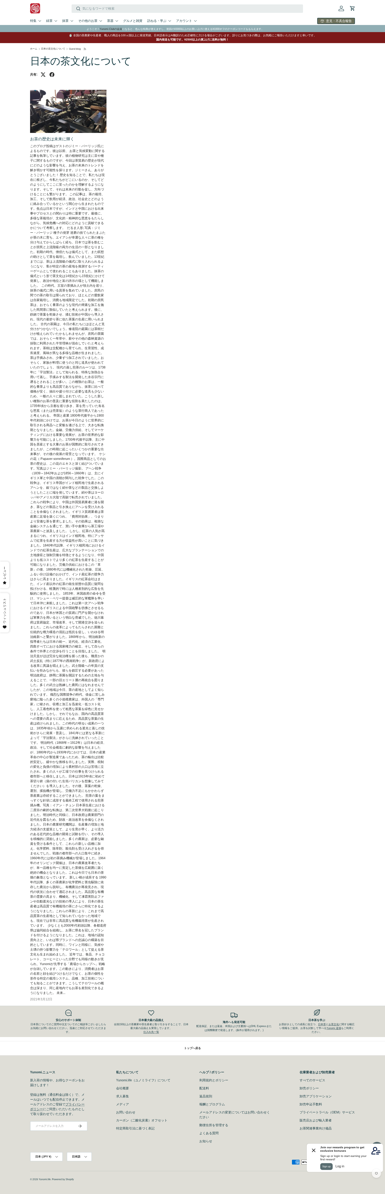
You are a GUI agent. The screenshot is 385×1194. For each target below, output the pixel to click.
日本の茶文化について (53, 48)
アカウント (184, 21)
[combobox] (187, 8)
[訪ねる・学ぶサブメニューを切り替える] (169, 20)
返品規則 (205, 1096)
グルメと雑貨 (132, 21)
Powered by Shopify (63, 1179)
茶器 (110, 21)
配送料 (204, 1088)
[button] (352, 8)
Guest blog (75, 49)
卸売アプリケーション (316, 1096)
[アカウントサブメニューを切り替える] (195, 20)
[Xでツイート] (43, 74)
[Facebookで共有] (52, 74)
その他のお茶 (87, 21)
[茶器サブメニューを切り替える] (116, 20)
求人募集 (122, 1096)
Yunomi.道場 (333, 1028)
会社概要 (122, 1088)
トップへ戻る (192, 1048)
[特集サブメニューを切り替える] (39, 20)
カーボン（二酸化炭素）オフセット (141, 1120)
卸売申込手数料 (311, 1104)
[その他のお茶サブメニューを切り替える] (100, 20)
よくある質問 (209, 1133)
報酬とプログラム (212, 1104)
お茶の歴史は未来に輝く (52, 139)
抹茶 (65, 21)
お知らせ (205, 1141)
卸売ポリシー (309, 1088)
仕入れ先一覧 (151, 1031)
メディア (122, 1104)
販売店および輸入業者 (316, 1120)
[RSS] (85, 49)
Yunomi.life (45, 1179)
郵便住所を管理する (213, 1125)
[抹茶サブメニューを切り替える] (71, 20)
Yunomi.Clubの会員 (111, 28)
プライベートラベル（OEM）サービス (327, 1112)
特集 (33, 21)
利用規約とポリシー (213, 1080)
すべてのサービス (312, 1080)
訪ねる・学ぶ (156, 21)
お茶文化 (333, 1024)
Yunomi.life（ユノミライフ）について (143, 1080)
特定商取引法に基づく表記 (135, 1128)
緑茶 (49, 21)
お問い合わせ (125, 1112)
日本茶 (322, 1024)
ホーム (33, 48)
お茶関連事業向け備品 (316, 1128)
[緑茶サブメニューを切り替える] (55, 20)
